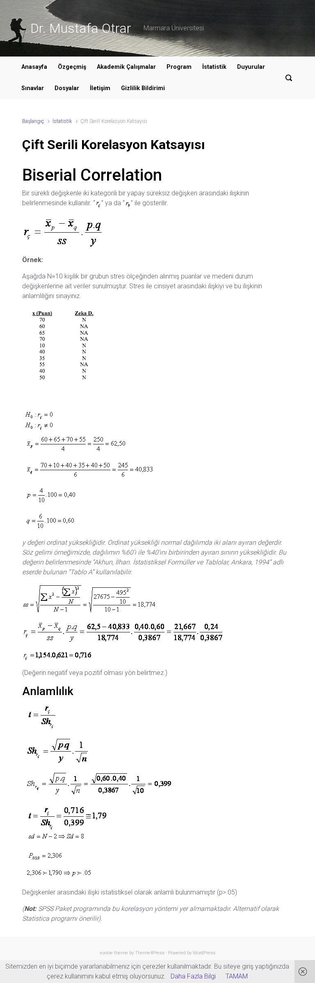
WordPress (204, 953)
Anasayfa (34, 66)
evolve (106, 953)
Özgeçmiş (72, 66)
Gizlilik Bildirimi (143, 88)
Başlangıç (33, 121)
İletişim (100, 88)
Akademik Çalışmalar (126, 66)
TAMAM (237, 976)
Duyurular (251, 66)
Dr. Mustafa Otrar (80, 28)
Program (179, 66)
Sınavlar (32, 88)
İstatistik (214, 66)
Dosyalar (67, 88)
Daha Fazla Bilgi (193, 976)
